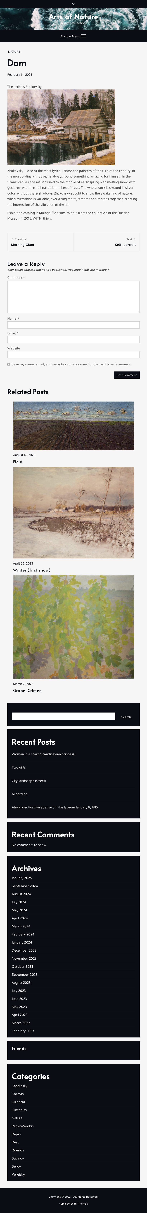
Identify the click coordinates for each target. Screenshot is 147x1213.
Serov (16, 1166)
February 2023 (23, 1031)
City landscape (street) (29, 781)
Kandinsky (19, 1086)
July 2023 (19, 991)
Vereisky (18, 1174)
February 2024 (23, 934)
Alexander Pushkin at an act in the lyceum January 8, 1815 (55, 807)
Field (18, 461)
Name (13, 318)
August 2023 (21, 983)
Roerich (18, 1150)
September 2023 (25, 974)
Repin (16, 1134)
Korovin (18, 1094)
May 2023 (19, 1007)
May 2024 (19, 910)
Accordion (20, 794)
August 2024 (21, 894)
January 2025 (22, 878)
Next (125, 242)
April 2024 (20, 918)
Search (17, 709)
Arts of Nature (73, 16)
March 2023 (21, 1023)
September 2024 (25, 886)
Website (13, 348)
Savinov (18, 1158)
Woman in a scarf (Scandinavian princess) (43, 754)
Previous (22, 242)
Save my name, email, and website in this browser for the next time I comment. (71, 364)
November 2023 (24, 958)
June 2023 (19, 999)
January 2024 (22, 942)
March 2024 (21, 926)
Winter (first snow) (32, 570)
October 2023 (22, 966)
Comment (16, 277)
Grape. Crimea (27, 690)
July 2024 (19, 902)
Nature (14, 52)
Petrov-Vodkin (23, 1126)
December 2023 (24, 950)
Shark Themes (79, 1203)
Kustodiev (19, 1110)
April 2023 (20, 1015)
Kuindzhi (18, 1102)
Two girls (19, 767)
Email (13, 333)
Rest (15, 1142)
